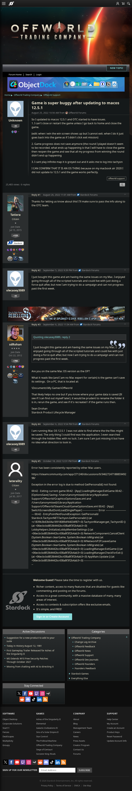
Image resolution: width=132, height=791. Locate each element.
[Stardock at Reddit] (22, 699)
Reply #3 (36, 324)
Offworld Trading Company (27, 94)
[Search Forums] (128, 3)
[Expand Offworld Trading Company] (69, 638)
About (76, 719)
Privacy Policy (47, 785)
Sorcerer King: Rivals (46, 753)
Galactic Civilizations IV (47, 727)
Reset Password (114, 736)
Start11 (6, 727)
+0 (15, 125)
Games (40, 713)
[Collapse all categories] (127, 637)
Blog (75, 723)
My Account (112, 723)
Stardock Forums (89, 194)
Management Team (82, 727)
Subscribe (84, 770)
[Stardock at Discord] (28, 699)
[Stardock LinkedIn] (39, 699)
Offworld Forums (77, 112)
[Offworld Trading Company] (53, 30)
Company (79, 713)
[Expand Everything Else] (69, 678)
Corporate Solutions (12, 723)
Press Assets (79, 740)
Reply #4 (36, 424)
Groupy (6, 745)
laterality (15, 481)
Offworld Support (51, 94)
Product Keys (113, 732)
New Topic (116, 68)
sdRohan (15, 344)
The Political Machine (46, 740)
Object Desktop (10, 719)
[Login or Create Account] (117, 3)
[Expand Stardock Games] (69, 674)
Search (29, 74)
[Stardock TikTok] (34, 699)
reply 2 (66, 337)
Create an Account (115, 727)
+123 (15, 235)
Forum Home (15, 74)
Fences (6, 732)
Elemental (41, 723)
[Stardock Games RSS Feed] (45, 699)
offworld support (116, 178)
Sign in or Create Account (52, 616)
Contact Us (78, 749)
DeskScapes (8, 736)
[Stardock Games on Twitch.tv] (36, 693)
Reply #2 (36, 270)
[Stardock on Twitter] (19, 693)
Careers (76, 732)
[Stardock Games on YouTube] (31, 693)
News (76, 736)
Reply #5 (36, 461)
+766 (15, 360)
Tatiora (15, 215)
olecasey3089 (15, 290)
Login (39, 74)
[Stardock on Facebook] (25, 693)
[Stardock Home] (11, 3)
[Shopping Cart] (123, 3)
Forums (77, 753)
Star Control (42, 736)
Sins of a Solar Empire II (47, 732)
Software (9, 713)
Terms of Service (63, 785)
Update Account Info (117, 740)
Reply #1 (36, 194)
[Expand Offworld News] (73, 651)
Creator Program (81, 745)
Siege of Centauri (44, 749)
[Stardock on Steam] (48, 693)
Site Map (87, 785)
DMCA (77, 785)
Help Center (112, 719)
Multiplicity (8, 740)
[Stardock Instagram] (42, 693)
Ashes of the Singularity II (48, 719)
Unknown (15, 120)
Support (112, 713)
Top (125, 195)
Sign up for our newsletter (20, 770)
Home (7, 94)
